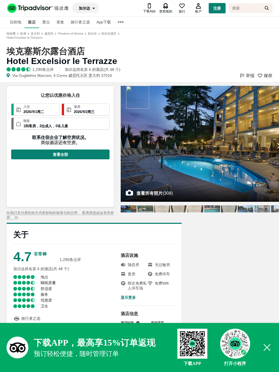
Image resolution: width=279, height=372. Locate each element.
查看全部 (60, 154)
